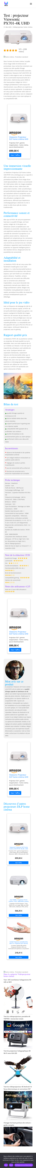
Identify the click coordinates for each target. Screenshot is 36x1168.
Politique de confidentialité (23, 1165)
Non (11, 1165)
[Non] (34, 1161)
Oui (6, 1165)
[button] (16, 57)
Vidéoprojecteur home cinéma (22, 27)
